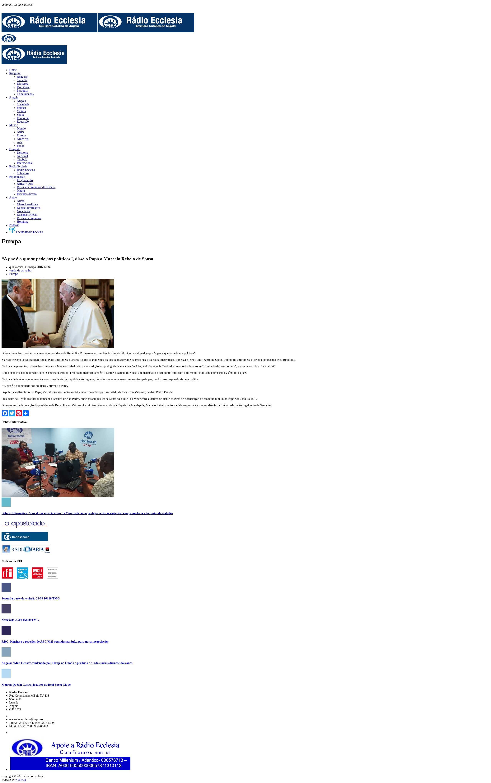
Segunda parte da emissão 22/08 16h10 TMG (31, 598)
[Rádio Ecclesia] (49, 31)
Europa (13, 273)
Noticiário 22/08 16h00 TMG (20, 619)
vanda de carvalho (20, 270)
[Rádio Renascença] (25, 540)
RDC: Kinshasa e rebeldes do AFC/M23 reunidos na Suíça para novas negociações (55, 641)
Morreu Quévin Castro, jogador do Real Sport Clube (36, 684)
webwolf (20, 779)
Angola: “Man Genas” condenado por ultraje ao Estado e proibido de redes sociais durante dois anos (67, 663)
